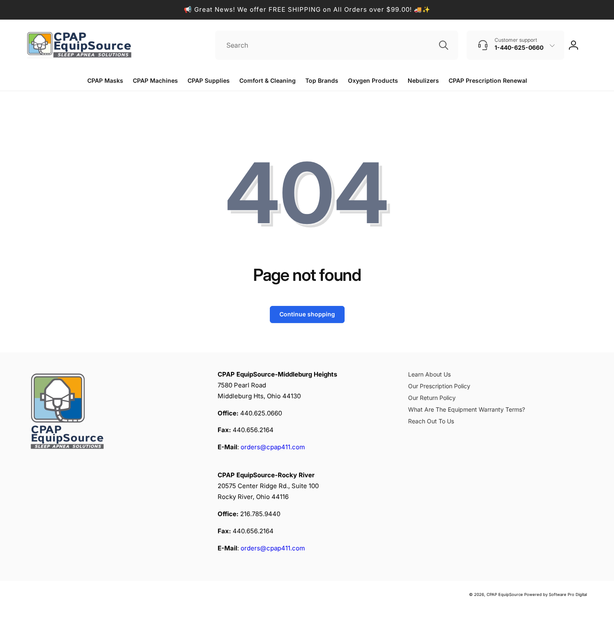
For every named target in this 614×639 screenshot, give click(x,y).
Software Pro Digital (568, 594)
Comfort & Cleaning (267, 80)
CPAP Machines (155, 80)
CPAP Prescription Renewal (488, 80)
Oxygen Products (373, 80)
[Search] (443, 45)
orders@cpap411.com (273, 447)
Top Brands (321, 80)
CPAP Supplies (209, 80)
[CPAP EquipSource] (69, 450)
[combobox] (336, 45)
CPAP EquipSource (505, 594)
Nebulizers (423, 80)
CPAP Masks (105, 80)
